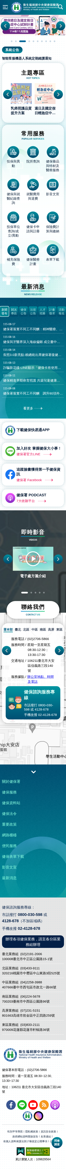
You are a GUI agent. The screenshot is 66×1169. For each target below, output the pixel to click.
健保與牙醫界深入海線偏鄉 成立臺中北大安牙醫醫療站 (33, 340)
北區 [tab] (26, 629)
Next (60, 25)
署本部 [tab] (8, 629)
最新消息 (9, 878)
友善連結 (46, 1136)
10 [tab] (54, 41)
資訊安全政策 (48, 1131)
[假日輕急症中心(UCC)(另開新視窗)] (33, 25)
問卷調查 (57, 1142)
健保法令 (9, 814)
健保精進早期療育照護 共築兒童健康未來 (33, 378)
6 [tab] (37, 41)
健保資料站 (11, 803)
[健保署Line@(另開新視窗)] (22, 1105)
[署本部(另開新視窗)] (33, 731)
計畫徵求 (52, 311)
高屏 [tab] (51, 629)
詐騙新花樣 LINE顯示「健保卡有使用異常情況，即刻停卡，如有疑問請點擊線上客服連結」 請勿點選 (33, 365)
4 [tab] (29, 41)
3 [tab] (22, 41)
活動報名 (62, 311)
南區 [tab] (43, 629)
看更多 (28, 408)
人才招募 (42, 311)
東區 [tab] (59, 629)
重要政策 (9, 824)
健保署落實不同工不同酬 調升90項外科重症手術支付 (33, 391)
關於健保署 (11, 781)
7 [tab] (42, 41)
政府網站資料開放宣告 (25, 1136)
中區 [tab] (35, 629)
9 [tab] (50, 41)
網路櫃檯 (9, 835)
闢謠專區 (14, 311)
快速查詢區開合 (61, 7)
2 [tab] (16, 41)
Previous (5, 25)
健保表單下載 (13, 856)
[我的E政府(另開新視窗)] (21, 1151)
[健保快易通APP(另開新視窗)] (27, 1116)
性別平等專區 (15, 1131)
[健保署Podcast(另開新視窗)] (55, 1105)
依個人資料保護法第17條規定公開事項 (25, 1141)
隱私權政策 (31, 1131)
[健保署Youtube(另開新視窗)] (33, 1105)
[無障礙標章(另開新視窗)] (38, 1151)
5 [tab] (33, 41)
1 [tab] (11, 41)
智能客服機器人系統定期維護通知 (27, 58)
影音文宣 (9, 867)
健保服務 (9, 792)
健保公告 (23, 311)
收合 (33, 771)
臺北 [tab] (18, 629)
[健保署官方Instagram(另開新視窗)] (38, 1116)
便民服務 (9, 846)
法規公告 (33, 311)
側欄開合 (5, 7)
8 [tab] (46, 41)
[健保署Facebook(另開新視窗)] (11, 1105)
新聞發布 (4, 311)
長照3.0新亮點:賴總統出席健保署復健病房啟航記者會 (33, 353)
